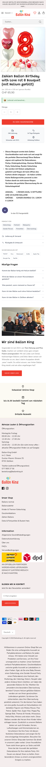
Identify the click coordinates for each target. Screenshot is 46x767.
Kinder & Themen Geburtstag (13, 509)
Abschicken (10, 603)
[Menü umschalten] (2, 12)
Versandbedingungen (10, 550)
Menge (4, 107)
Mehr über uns (12, 373)
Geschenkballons (9, 513)
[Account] (38, 12)
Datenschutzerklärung (11, 539)
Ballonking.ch (18, 638)
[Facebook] (3, 488)
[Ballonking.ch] (23, 13)
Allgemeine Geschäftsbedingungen (16, 535)
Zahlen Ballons (8, 517)
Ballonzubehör (8, 505)
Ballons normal (8, 502)
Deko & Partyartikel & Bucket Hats (15, 521)
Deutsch (8, 13)
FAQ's (4, 546)
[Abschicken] (40, 21)
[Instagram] (7, 488)
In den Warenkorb (23, 122)
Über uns (5, 542)
